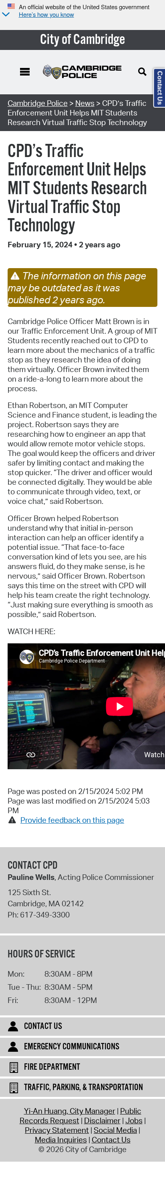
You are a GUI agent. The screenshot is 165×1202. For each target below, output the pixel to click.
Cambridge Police (38, 103)
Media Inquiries (61, 1139)
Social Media (115, 1130)
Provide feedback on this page (72, 820)
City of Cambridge (82, 40)
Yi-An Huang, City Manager (69, 1111)
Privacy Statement (57, 1130)
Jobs (134, 1120)
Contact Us (111, 1139)
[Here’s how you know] (5, 15)
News (85, 103)
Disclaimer (102, 1120)
